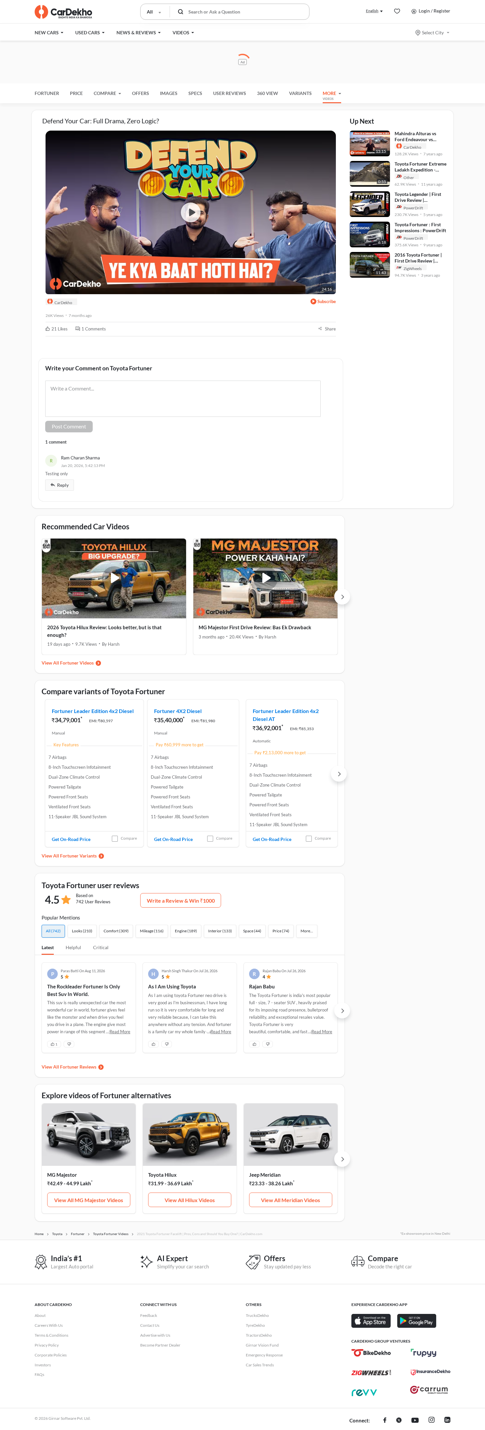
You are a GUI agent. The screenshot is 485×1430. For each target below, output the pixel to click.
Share (330, 328)
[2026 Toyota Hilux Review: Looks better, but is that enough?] (114, 578)
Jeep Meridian (265, 1175)
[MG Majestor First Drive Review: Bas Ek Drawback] (265, 578)
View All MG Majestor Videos (88, 1200)
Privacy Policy (47, 1345)
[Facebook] (384, 1420)
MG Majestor (62, 1175)
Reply (63, 485)
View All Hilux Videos (190, 1200)
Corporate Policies (51, 1354)
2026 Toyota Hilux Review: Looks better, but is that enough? (104, 631)
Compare (129, 838)
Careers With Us (49, 1325)
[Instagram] (432, 1420)
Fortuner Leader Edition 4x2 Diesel (93, 711)
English (372, 10)
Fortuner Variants (78, 855)
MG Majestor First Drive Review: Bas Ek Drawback (255, 627)
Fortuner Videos (77, 663)
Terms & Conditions (51, 1335)
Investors (43, 1364)
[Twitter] (399, 1420)
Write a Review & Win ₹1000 (181, 900)
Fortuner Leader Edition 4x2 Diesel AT (286, 715)
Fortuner (47, 93)
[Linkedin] (447, 1420)
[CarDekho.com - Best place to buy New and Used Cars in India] (63, 12)
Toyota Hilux (162, 1175)
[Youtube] (415, 1420)
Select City (433, 32)
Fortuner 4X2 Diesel (178, 711)
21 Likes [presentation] (59, 328)
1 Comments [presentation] (93, 328)
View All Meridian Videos (290, 1200)
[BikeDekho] (371, 1353)
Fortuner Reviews (78, 1067)
